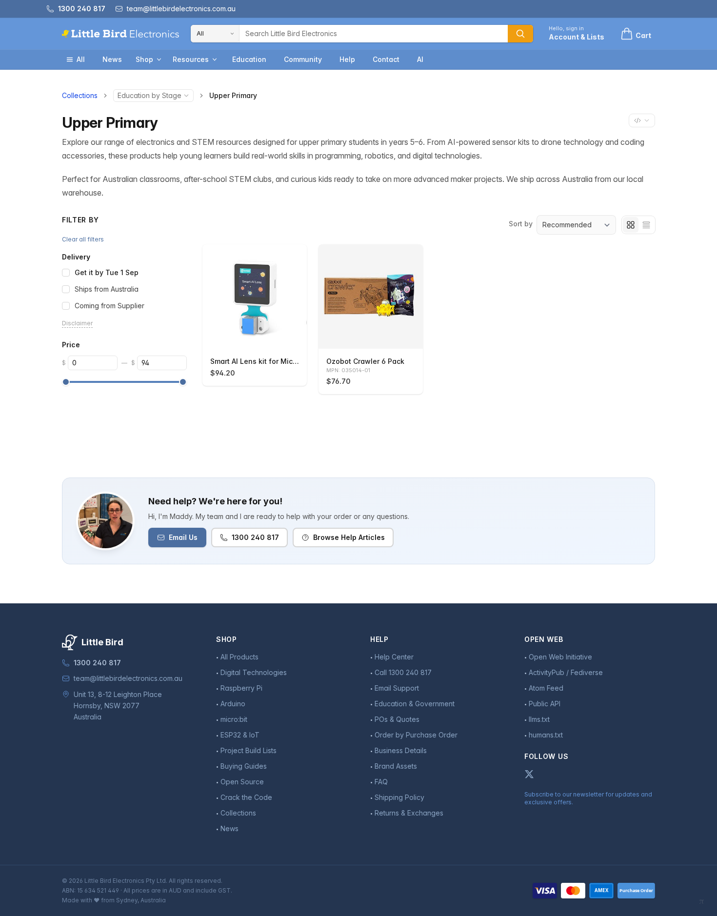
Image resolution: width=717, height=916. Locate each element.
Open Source (242, 781)
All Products (239, 657)
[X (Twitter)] (529, 774)
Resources (191, 59)
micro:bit (233, 719)
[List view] (646, 225)
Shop (144, 59)
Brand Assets (396, 766)
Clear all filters (83, 239)
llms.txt (539, 719)
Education (249, 59)
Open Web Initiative (560, 657)
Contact (386, 59)
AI (420, 59)
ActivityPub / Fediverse (566, 672)
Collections (80, 95)
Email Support (397, 688)
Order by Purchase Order (416, 735)
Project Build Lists (248, 750)
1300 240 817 (255, 537)
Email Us (183, 537)
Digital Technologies (253, 672)
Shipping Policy (399, 797)
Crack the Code (246, 797)
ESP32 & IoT (239, 735)
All (81, 59)
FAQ (381, 781)
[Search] (520, 33)
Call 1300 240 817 (403, 672)
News (112, 59)
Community (303, 59)
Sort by (521, 223)
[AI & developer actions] (642, 120)
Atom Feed (546, 688)
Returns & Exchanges (409, 813)
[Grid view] (630, 225)
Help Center (394, 657)
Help (347, 59)
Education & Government (415, 703)
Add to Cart (260, 337)
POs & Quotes (397, 719)
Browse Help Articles (349, 537)
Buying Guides (243, 766)
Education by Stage (149, 95)
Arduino (232, 703)
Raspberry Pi (241, 688)
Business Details (401, 750)
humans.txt (546, 735)
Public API (544, 703)
